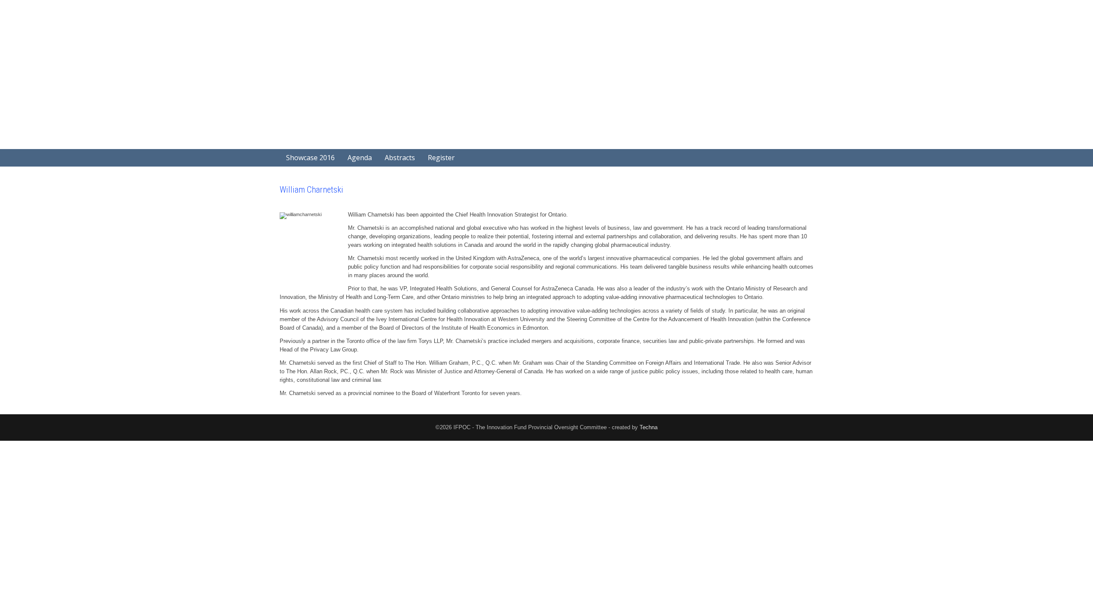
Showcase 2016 (310, 157)
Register (441, 157)
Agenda (360, 157)
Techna (649, 427)
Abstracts (400, 157)
